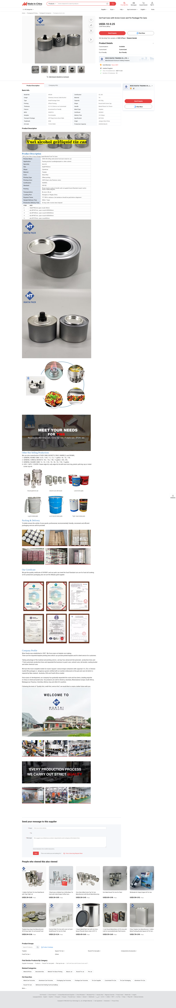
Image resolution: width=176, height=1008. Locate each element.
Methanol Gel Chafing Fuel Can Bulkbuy (47, 985)
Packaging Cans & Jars (59, 13)
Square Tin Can (59, 951)
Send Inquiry (112, 33)
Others (57, 954)
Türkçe (123, 997)
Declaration (107, 1000)
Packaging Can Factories (64, 980)
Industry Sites (99, 994)
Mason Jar (69, 971)
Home (23, 13)
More (23, 988)
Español (51, 997)
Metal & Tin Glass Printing (55, 971)
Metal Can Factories (29, 980)
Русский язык (71, 997)
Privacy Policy (115, 1000)
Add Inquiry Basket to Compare (59, 77)
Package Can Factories (81, 980)
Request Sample (132, 38)
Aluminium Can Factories (46, 980)
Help (121, 9)
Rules (152, 9)
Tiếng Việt (129, 997)
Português (57, 997)
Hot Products (43, 994)
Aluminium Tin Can (139, 980)
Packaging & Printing (32, 13)
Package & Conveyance (45, 13)
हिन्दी (113, 997)
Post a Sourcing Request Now (72, 853)
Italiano (79, 997)
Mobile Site (127, 994)
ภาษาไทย (118, 997)
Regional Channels (109, 994)
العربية (97, 997)
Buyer (112, 9)
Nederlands (91, 997)
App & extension (131, 9)
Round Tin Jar (80, 971)
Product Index (119, 994)
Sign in (152, 5)
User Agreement (98, 1000)
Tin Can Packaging (125, 980)
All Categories (28, 9)
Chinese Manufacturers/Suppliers (66, 994)
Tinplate (24, 951)
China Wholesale (80, 994)
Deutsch (85, 997)
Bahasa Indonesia (138, 997)
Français (64, 997)
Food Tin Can (26, 954)
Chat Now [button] (142, 33)
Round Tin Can (27, 985)
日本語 (108, 997)
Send (35, 853)
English (45, 997)
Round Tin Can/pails (94, 951)
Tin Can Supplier (96, 980)
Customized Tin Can (110, 980)
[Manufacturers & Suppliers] (32, 4)
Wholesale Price (91, 994)
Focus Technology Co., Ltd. (76, 1000)
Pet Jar (90, 971)
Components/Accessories (128, 951)
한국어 (102, 997)
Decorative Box (39, 971)
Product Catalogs (48, 947)
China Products (52, 994)
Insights (134, 994)
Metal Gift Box (27, 971)
